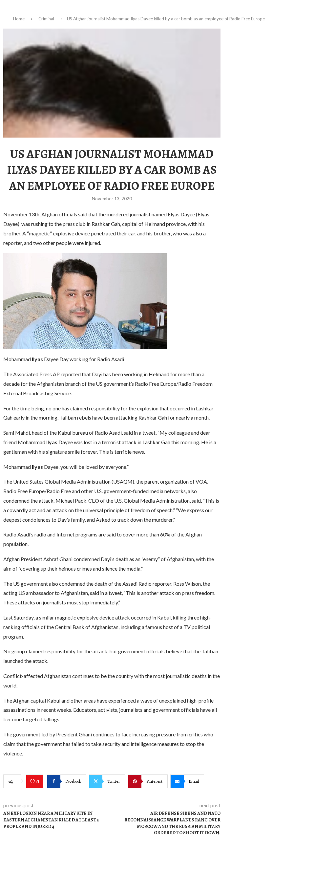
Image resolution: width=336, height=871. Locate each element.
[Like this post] (33, 782)
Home (19, 18)
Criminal (46, 18)
